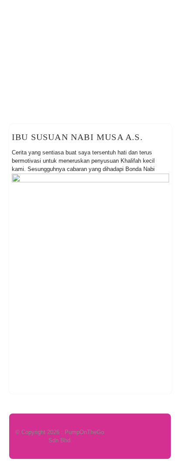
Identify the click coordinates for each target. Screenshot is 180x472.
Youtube (146, 12)
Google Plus (129, 12)
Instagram (162, 12)
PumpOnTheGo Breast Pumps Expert (90, 66)
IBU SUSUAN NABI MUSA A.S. (77, 137)
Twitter (113, 12)
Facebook (96, 12)
